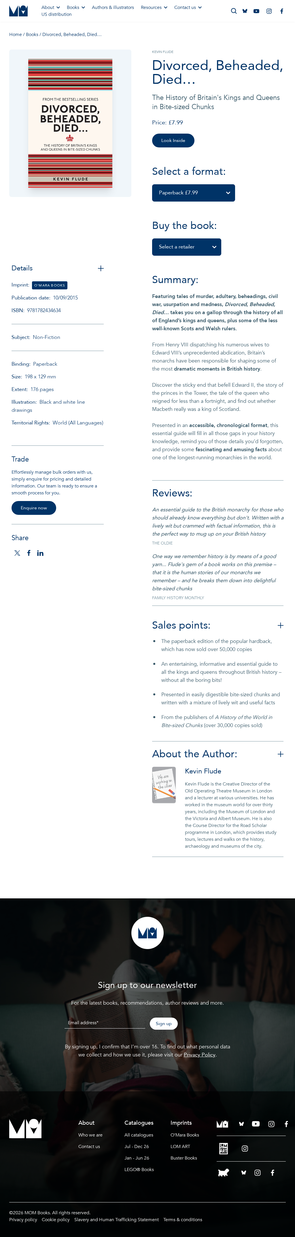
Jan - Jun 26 (136, 1158)
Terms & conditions (182, 1220)
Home (15, 34)
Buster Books (184, 1158)
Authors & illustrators (113, 7)
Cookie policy (56, 1220)
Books (73, 7)
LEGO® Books (139, 1169)
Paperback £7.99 (178, 192)
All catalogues (138, 1135)
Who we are (90, 1135)
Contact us (185, 7)
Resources (151, 7)
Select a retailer (176, 247)
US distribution (56, 14)
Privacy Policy (199, 1054)
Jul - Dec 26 (136, 1146)
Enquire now (34, 508)
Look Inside (173, 140)
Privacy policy (23, 1220)
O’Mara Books (185, 1135)
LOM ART (180, 1146)
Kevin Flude (203, 771)
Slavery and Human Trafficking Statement (116, 1220)
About (47, 7)
